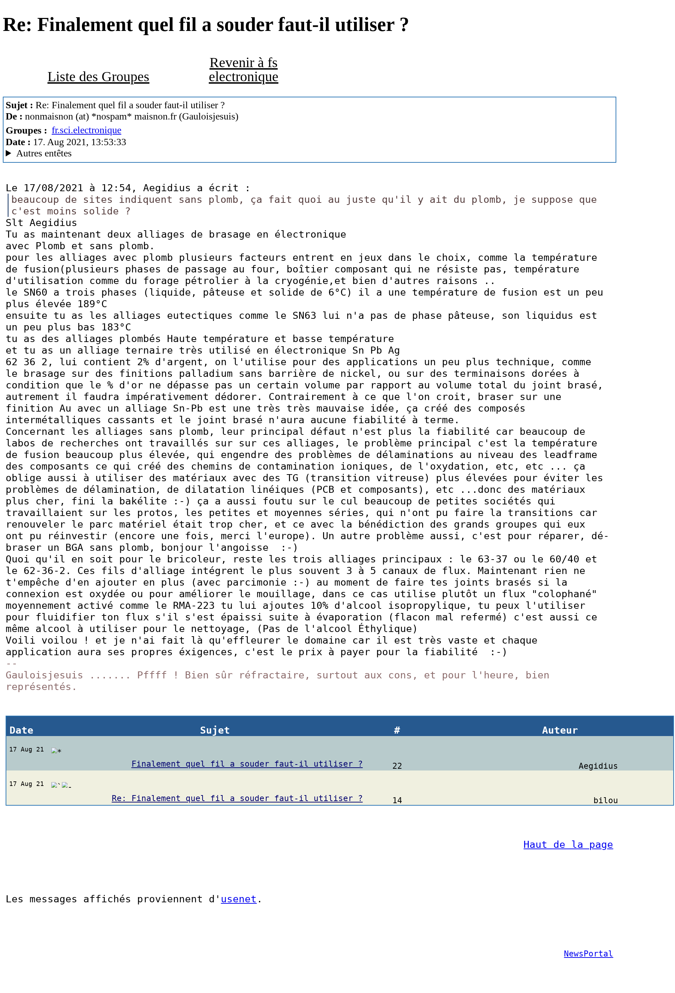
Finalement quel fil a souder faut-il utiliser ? (247, 763)
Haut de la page (568, 844)
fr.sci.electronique (86, 129)
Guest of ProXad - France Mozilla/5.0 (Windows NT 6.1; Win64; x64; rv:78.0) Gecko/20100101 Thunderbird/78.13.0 (213, 153)
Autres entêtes (44, 153)
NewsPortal (588, 953)
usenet (239, 899)
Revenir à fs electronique (243, 69)
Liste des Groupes (98, 76)
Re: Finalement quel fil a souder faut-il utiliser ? (237, 798)
